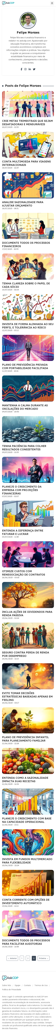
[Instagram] (25, 69)
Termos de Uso (41, 985)
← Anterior (12, 958)
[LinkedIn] (30, 69)
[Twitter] (34, 69)
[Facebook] (21, 69)
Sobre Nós (6, 985)
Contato (27, 985)
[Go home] (9, 3)
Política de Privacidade (11, 989)
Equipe (17, 985)
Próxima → (43, 958)
